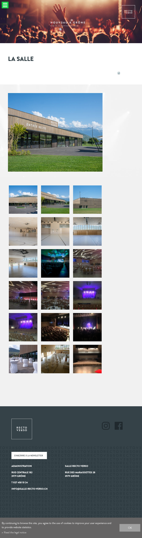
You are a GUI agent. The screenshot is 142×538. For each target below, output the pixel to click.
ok (130, 528)
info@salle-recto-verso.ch (29, 489)
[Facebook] (119, 426)
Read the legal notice (15, 532)
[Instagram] (108, 426)
